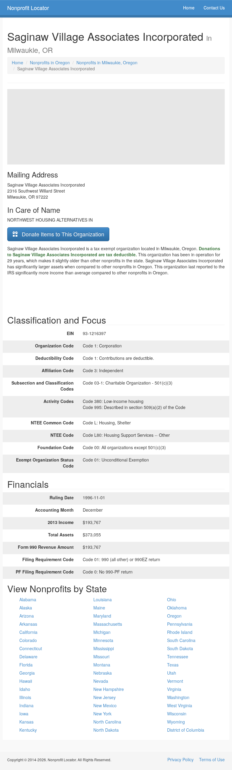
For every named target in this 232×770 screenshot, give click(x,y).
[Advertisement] (116, 294)
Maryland (102, 616)
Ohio (171, 599)
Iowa (23, 714)
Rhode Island (179, 632)
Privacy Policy (180, 759)
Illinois (25, 697)
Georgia (27, 673)
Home (189, 8)
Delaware (28, 656)
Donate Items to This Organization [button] (62, 234)
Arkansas (28, 624)
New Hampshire (108, 689)
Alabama (27, 599)
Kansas (26, 722)
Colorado (28, 640)
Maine (99, 608)
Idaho (24, 689)
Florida (26, 665)
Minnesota (103, 640)
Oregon (174, 616)
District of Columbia (185, 730)
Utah (171, 673)
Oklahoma (177, 608)
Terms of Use (212, 759)
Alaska (25, 608)
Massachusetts (107, 624)
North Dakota (106, 730)
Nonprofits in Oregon (50, 62)
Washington (178, 697)
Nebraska (102, 673)
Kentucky (28, 730)
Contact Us (214, 8)
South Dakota (180, 648)
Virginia (174, 689)
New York (102, 714)
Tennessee (177, 656)
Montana (101, 665)
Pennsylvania (179, 624)
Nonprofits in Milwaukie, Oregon (106, 62)
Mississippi (103, 648)
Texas (173, 665)
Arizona (26, 616)
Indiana (26, 705)
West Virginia (179, 705)
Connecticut (30, 648)
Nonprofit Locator (28, 7)
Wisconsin (176, 714)
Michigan (102, 632)
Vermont (175, 681)
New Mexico (105, 705)
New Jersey (104, 697)
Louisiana (102, 599)
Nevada (100, 681)
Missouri (101, 656)
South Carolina (181, 640)
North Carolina (107, 722)
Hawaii (25, 681)
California (28, 632)
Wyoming (176, 722)
